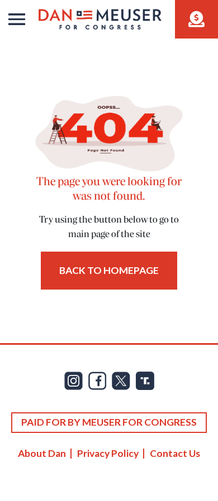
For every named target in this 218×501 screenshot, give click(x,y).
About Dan (42, 453)
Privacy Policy (108, 453)
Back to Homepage (109, 270)
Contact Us (175, 453)
